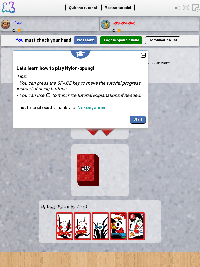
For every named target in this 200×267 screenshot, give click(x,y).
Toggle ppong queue (121, 40)
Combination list (162, 40)
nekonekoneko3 (124, 22)
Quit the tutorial (83, 7)
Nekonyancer (91, 107)
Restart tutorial (118, 7)
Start (138, 119)
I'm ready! (85, 40)
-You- (18, 22)
